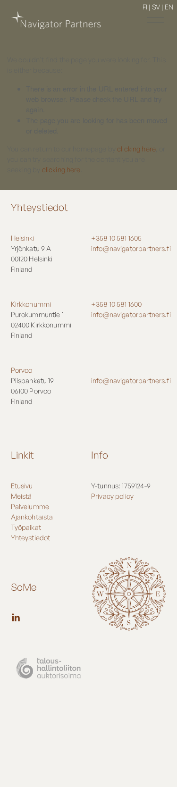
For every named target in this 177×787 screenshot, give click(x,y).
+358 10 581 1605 (116, 238)
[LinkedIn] (15, 617)
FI (145, 6)
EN (169, 6)
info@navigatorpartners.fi (131, 248)
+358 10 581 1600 (116, 304)
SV (156, 6)
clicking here (136, 148)
